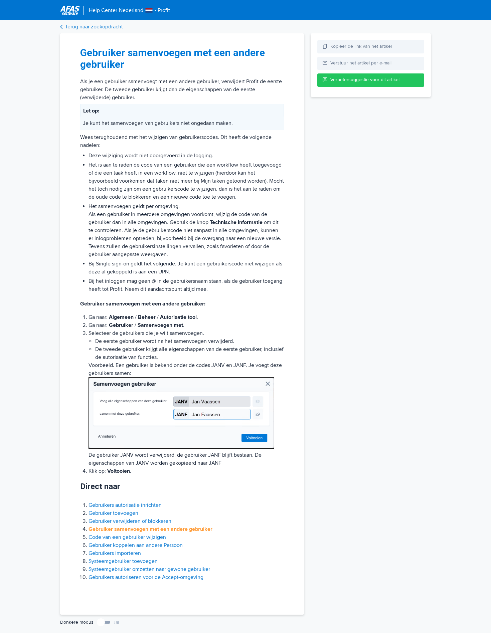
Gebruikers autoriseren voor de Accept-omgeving (146, 577)
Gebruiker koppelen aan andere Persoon (136, 545)
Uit (116, 623)
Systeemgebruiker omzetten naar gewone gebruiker (149, 569)
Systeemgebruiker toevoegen (123, 561)
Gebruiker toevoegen (113, 513)
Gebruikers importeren (115, 553)
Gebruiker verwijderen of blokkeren (130, 521)
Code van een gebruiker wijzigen (127, 537)
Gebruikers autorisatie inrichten (125, 505)
